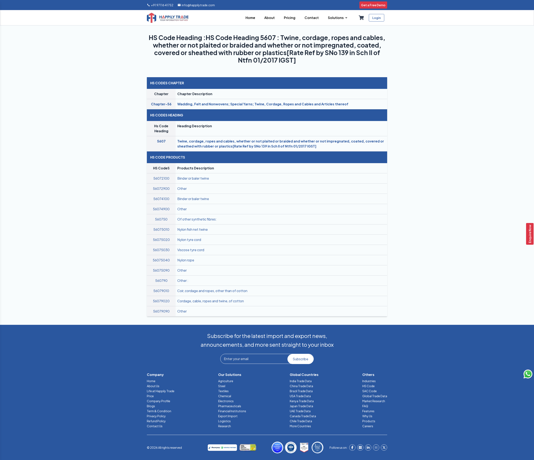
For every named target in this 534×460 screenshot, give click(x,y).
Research (224, 426)
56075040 (161, 260)
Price (150, 396)
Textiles (223, 391)
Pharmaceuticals (229, 406)
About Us (153, 386)
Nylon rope (185, 260)
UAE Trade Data (300, 411)
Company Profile (158, 401)
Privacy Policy (156, 416)
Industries (369, 381)
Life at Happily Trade (160, 391)
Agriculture (225, 381)
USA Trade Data (300, 396)
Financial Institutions (232, 411)
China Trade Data (301, 386)
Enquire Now (530, 234)
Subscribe (300, 359)
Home (151, 381)
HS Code (368, 386)
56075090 (161, 270)
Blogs (151, 406)
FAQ (365, 406)
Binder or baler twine (193, 178)
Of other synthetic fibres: (197, 219)
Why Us (367, 416)
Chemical (224, 396)
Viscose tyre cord (190, 250)
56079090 (161, 311)
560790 (161, 280)
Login (376, 18)
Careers (367, 426)
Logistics (224, 421)
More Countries (300, 426)
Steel (221, 386)
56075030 (161, 250)
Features (368, 411)
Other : (182, 280)
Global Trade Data (374, 396)
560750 (161, 219)
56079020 (161, 301)
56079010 (161, 291)
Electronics (226, 401)
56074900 (161, 209)
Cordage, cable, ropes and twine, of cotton (210, 301)
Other (182, 188)
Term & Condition (159, 411)
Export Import (228, 416)
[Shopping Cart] (361, 18)
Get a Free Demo (373, 5)
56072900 (161, 188)
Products (368, 421)
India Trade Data (301, 381)
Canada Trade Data (303, 416)
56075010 (161, 229)
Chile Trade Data (301, 421)
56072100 (161, 178)
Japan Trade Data (301, 406)
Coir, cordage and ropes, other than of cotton (212, 291)
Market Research (373, 401)
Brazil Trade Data (301, 391)
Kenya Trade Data (302, 401)
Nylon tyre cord (189, 239)
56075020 (161, 239)
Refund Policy (156, 421)
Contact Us (154, 426)
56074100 (161, 199)
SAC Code (369, 391)
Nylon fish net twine (192, 229)
